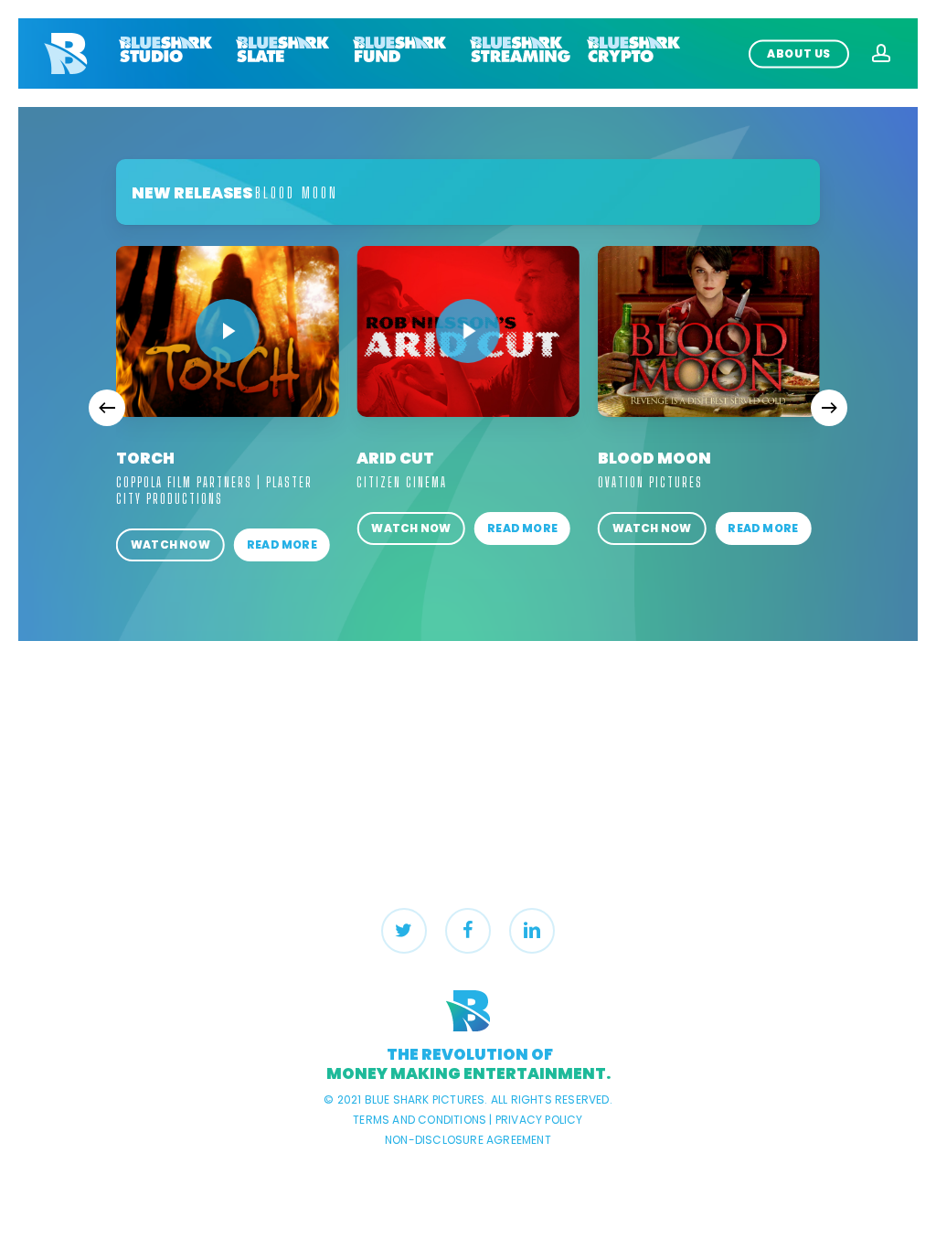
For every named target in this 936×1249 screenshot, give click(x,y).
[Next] (829, 408)
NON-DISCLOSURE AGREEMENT (468, 1140)
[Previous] (107, 408)
